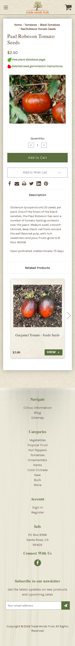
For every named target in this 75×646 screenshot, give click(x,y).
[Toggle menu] (6, 7)
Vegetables (37, 440)
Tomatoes (37, 455)
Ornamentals (37, 460)
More (37, 485)
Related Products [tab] (37, 268)
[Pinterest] (46, 183)
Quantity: (37, 138)
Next (69, 315)
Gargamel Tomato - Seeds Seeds (37, 335)
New (37, 475)
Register (37, 512)
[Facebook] (9, 183)
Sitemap (37, 418)
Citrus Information (38, 408)
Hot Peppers (37, 450)
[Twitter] (31, 183)
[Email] (17, 183)
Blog (37, 413)
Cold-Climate (38, 470)
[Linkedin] (38, 183)
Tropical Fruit (37, 445)
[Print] (24, 183)
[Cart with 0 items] (68, 7)
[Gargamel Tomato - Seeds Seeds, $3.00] (37, 306)
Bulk (37, 480)
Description (37, 195)
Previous (6, 315)
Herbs (37, 465)
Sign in (37, 507)
